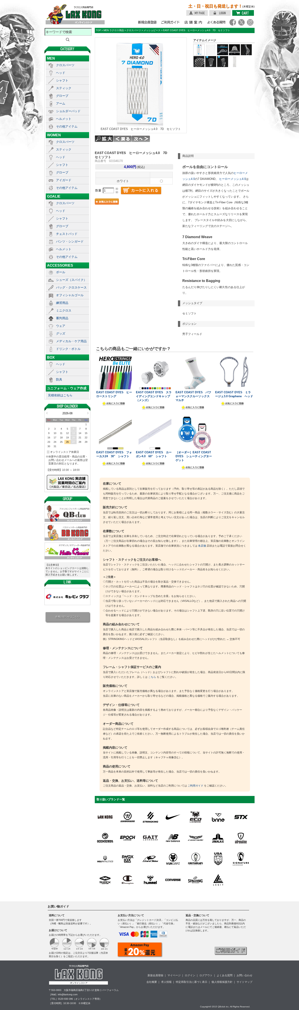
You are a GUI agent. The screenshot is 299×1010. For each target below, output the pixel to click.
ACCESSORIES (60, 265)
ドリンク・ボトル (68, 349)
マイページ (174, 975)
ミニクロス (63, 310)
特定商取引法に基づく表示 (191, 981)
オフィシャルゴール (70, 295)
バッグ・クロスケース (71, 287)
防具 (59, 379)
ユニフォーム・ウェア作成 (66, 388)
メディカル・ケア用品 (71, 341)
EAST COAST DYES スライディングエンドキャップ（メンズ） (154, 396)
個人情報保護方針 (221, 981)
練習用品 (62, 303)
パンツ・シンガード (70, 241)
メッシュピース (152, 30)
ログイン (190, 975)
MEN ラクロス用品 (114, 30)
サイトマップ (244, 981)
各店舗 (202, 545)
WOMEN (54, 135)
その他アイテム (66, 126)
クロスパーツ (65, 65)
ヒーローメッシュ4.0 (232, 179)
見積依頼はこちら (60, 395)
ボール (60, 272)
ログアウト (206, 975)
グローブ (62, 95)
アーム (60, 103)
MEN (51, 58)
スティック (63, 88)
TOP (98, 30)
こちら (152, 677)
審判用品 (62, 318)
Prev (46, 413)
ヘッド (60, 72)
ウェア (60, 326)
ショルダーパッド (68, 111)
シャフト (62, 80)
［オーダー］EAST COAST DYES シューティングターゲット (194, 456)
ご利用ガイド (195, 785)
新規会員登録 (155, 975)
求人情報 (166, 981)
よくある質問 (224, 975)
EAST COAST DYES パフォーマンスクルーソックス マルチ (194, 396)
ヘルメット (63, 118)
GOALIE (53, 196)
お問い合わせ (244, 975)
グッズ (60, 333)
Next (87, 413)
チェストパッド (66, 234)
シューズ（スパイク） (71, 280)
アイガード (63, 180)
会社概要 (151, 981)
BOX (51, 357)
